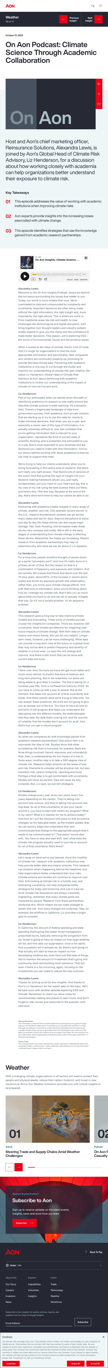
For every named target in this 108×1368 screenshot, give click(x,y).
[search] (93, 5)
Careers (10, 1290)
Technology (57, 1290)
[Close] (103, 1337)
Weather (12, 17)
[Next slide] (18, 1167)
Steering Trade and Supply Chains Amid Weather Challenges (43, 1154)
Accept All (95, 1363)
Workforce (56, 1302)
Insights (32, 1296)
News (8, 1302)
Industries (33, 1290)
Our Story (11, 1284)
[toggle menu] (100, 5)
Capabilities (34, 1284)
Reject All (76, 1363)
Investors (10, 1296)
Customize (11, 1363)
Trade (54, 1284)
